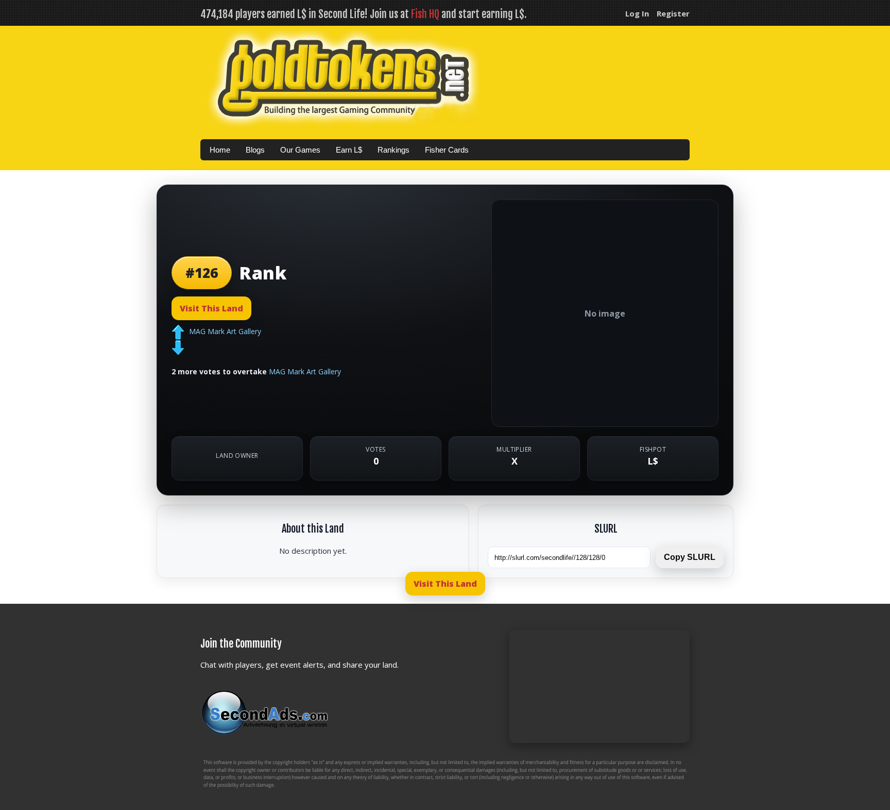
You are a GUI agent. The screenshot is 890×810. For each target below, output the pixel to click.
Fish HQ (425, 14)
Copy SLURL (689, 557)
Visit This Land (211, 308)
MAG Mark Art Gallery (225, 331)
